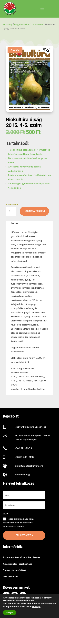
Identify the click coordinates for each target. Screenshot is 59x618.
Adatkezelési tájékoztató (17, 563)
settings (36, 606)
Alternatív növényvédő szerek (24, 166)
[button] (48, 51)
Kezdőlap (7, 24)
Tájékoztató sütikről (14, 570)
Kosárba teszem (34, 211)
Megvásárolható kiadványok (28, 24)
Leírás (14, 223)
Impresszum (10, 576)
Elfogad (9, 612)
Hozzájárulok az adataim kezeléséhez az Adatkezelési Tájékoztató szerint (18, 522)
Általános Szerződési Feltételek (21, 557)
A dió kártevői (15, 170)
